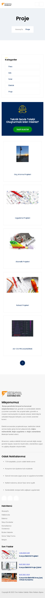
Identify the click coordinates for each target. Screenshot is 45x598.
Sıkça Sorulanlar (7, 522)
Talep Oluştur (22, 129)
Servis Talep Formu (8, 536)
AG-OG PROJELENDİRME (22, 349)
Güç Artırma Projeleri (22, 174)
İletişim (4, 540)
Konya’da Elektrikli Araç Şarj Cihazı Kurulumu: (30, 579)
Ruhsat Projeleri (22, 305)
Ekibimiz (4, 518)
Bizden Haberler (7, 532)
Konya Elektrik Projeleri (28, 556)
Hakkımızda (6, 515)
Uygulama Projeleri (22, 218)
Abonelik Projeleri (22, 262)
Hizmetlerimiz (6, 526)
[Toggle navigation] (37, 4)
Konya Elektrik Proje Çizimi (30, 567)
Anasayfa (19, 29)
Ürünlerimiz (6, 529)
